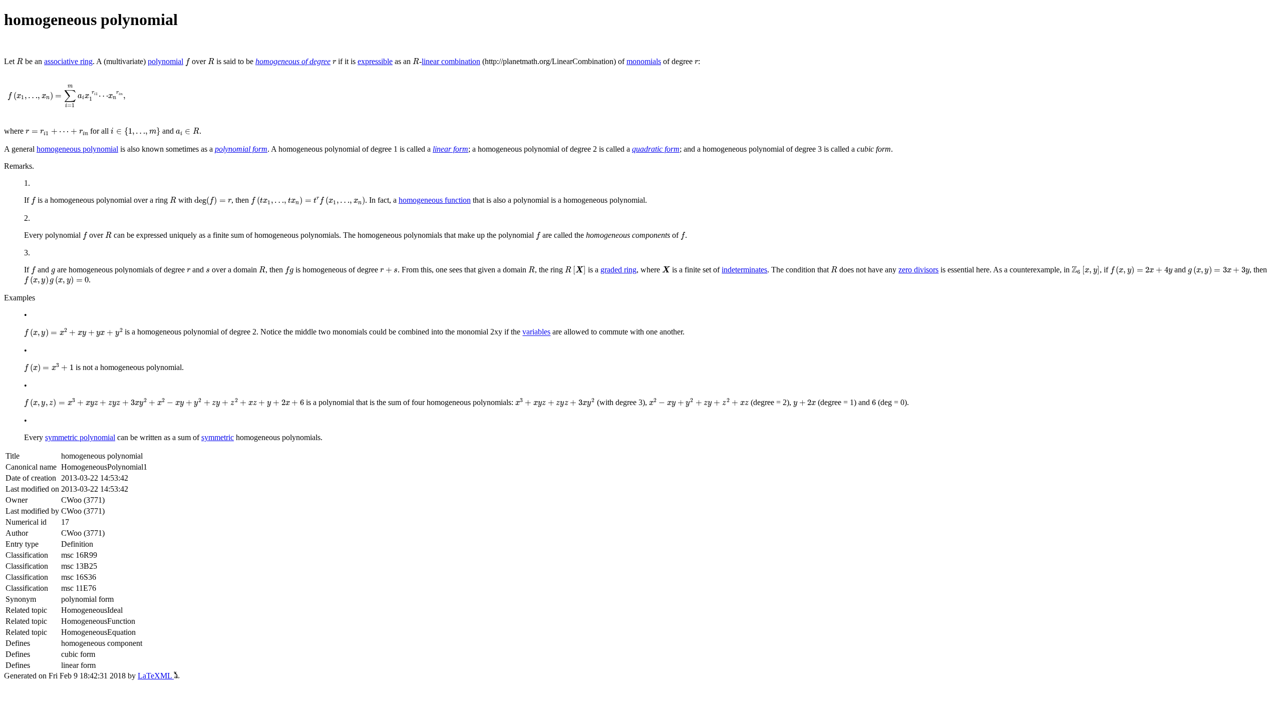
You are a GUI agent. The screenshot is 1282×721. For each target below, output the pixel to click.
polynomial (165, 61)
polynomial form (241, 149)
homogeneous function (435, 200)
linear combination (451, 61)
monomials (643, 61)
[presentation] (20, 61)
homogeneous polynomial (77, 149)
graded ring (618, 269)
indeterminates (744, 269)
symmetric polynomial (80, 437)
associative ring (68, 61)
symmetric (217, 437)
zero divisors (918, 269)
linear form (450, 149)
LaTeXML (156, 675)
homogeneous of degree (293, 61)
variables (536, 332)
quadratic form (656, 149)
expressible (375, 61)
